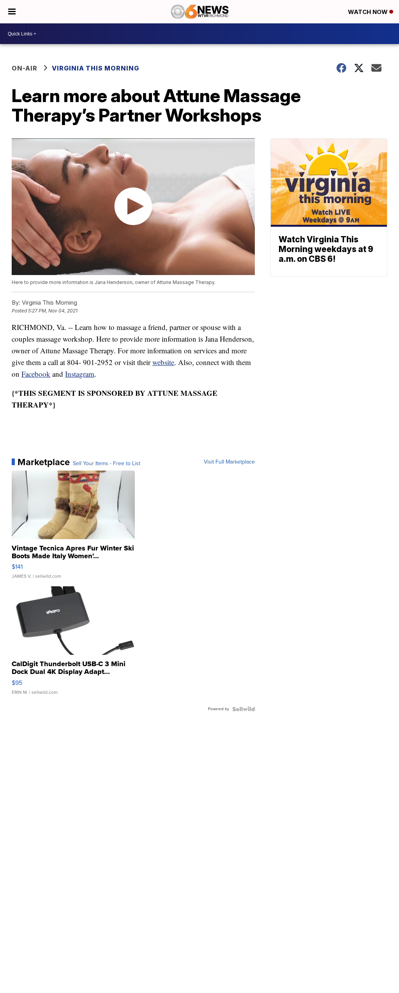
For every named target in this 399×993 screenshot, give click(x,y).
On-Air (24, 68)
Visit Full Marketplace (229, 462)
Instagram (79, 374)
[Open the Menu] (12, 11)
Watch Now (368, 12)
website (163, 362)
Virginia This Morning (95, 68)
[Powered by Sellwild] (243, 709)
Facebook (35, 374)
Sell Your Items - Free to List (106, 463)
